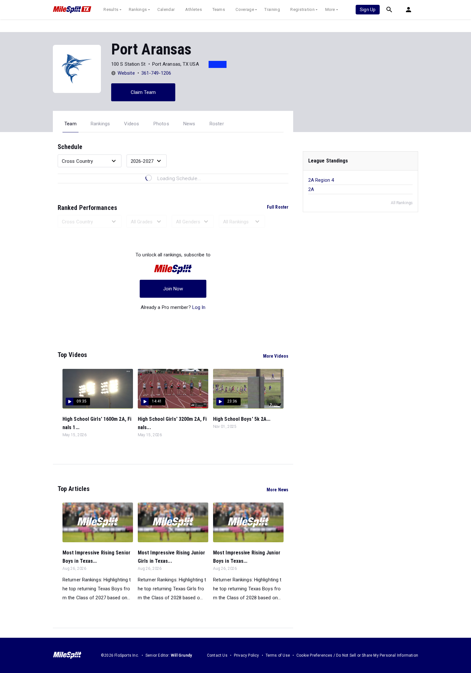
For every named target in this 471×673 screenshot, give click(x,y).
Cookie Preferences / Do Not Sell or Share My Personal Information (357, 655)
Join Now (173, 289)
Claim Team (143, 92)
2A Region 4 (321, 180)
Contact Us (217, 655)
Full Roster (277, 207)
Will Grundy (181, 655)
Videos (131, 124)
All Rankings (402, 203)
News (189, 124)
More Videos (275, 356)
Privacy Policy (246, 655)
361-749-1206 (156, 73)
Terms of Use (278, 655)
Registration (302, 9)
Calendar (166, 9)
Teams (218, 9)
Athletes (193, 9)
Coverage (245, 9)
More (330, 9)
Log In (199, 307)
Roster (217, 124)
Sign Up (368, 9)
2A (311, 189)
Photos (161, 124)
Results (110, 9)
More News (277, 489)
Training (272, 9)
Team (70, 124)
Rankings (138, 9)
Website (126, 73)
